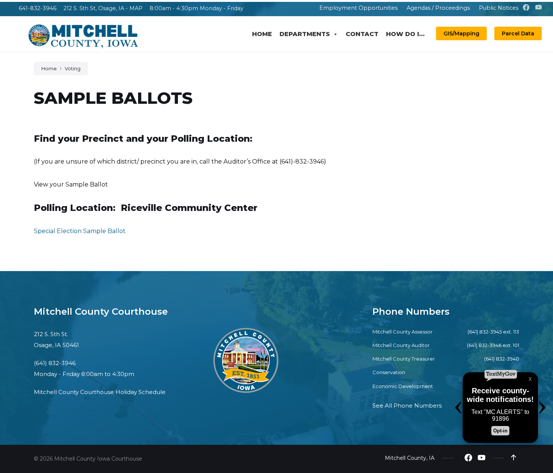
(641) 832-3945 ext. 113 (493, 332)
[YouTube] (538, 8)
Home (262, 34)
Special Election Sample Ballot (80, 231)
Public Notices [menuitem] (498, 8)
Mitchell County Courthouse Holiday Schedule (100, 392)
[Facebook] (527, 8)
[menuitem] (309, 8)
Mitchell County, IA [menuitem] (409, 458)
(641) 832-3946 (55, 363)
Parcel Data (518, 33)
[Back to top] (513, 457)
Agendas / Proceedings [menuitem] (438, 8)
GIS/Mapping (461, 33)
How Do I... (405, 34)
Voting (73, 68)
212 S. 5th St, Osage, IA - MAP (103, 8)
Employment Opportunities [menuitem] (358, 8)
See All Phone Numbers (407, 405)
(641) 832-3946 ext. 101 (493, 345)
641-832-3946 (37, 8)
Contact (362, 34)
